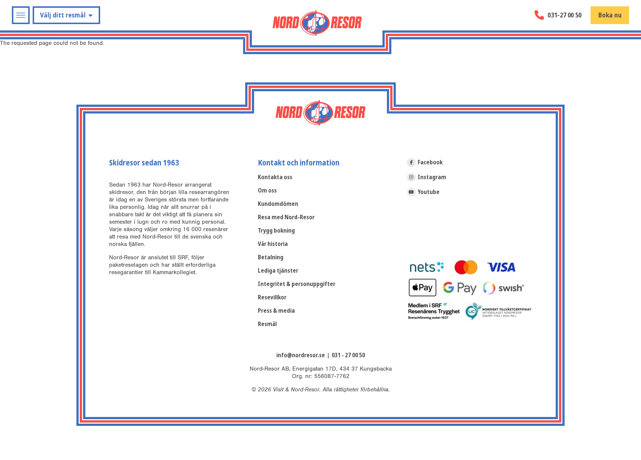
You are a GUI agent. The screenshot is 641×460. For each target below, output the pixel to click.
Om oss (267, 190)
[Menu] (21, 15)
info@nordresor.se (300, 355)
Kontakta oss (275, 177)
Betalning (270, 257)
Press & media (276, 310)
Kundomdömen (278, 204)
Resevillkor (272, 297)
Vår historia (273, 244)
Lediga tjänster (278, 270)
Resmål (267, 324)
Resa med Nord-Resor (286, 217)
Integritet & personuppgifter (296, 284)
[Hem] (317, 23)
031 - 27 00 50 (348, 355)
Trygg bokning (276, 230)
